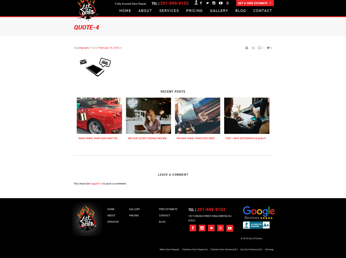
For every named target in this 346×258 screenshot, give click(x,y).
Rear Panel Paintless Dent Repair (100, 138)
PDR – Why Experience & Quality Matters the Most (247, 138)
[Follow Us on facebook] (193, 228)
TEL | (206, 209)
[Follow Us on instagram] (202, 228)
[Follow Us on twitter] (211, 228)
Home (125, 11)
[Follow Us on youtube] (229, 228)
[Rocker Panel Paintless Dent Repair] (197, 116)
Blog (240, 11)
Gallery (219, 11)
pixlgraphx (83, 47)
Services (169, 11)
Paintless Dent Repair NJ (195, 249)
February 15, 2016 (109, 47)
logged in (96, 183)
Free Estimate (168, 209)
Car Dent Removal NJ (251, 249)
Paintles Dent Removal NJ (224, 249)
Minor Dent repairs (169, 249)
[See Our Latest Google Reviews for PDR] (148, 116)
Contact (262, 11)
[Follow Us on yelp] (220, 228)
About (145, 11)
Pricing (194, 11)
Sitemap (269, 249)
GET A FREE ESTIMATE (253, 3)
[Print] (246, 47)
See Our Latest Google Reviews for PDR (149, 138)
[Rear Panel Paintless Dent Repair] (99, 116)
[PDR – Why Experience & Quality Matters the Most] (246, 116)
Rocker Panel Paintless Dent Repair (198, 138)
